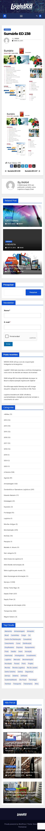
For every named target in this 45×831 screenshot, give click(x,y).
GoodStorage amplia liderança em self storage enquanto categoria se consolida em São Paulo (22, 795)
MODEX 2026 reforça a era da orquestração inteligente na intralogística (19, 720)
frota (6, 651)
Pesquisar (8, 285)
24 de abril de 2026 (15, 723)
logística (8, 659)
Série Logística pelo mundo (13, 570)
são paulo (22, 680)
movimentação (27, 659)
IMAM (17, 39)
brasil (7, 635)
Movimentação (9, 530)
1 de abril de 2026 (15, 748)
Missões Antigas (9, 524)
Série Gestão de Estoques (13, 565)
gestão (13, 651)
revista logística (18, 667)
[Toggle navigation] (21, 15)
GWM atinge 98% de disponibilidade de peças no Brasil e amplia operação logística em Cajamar (22, 773)
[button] (37, 16)
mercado (17, 659)
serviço (7, 676)
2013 (5, 420)
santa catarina (10, 672)
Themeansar (22, 827)
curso (18, 643)
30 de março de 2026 (16, 775)
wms (36, 684)
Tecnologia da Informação (13, 605)
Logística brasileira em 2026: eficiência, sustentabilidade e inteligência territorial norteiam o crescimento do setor (21, 397)
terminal (8, 684)
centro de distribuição (13, 639)
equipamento (30, 647)
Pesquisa (7, 541)
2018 (5, 449)
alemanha (8, 631)
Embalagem (8, 501)
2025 (6, 466)
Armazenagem (9, 484)
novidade (8, 663)
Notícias (7, 536)
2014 (5, 426)
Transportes (8, 611)
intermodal (8, 655)
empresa (19, 647)
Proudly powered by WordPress (15, 824)
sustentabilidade (11, 680)
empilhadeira (9, 647)
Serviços (7, 582)
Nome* (7, 310)
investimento (31, 655)
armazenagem (19, 631)
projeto (30, 663)
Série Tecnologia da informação (14, 576)
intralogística (19, 655)
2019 (5, 455)
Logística (7, 518)
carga (23, 635)
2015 (5, 431)
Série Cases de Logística (12, 559)
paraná (16, 663)
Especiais (7, 507)
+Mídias (6, 414)
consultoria (27, 639)
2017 (5, 443)
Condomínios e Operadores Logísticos (17, 489)
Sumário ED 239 (14, 171)
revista (7, 667)
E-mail (7, 322)
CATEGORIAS (11, 220)
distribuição (27, 643)
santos (20, 672)
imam (20, 651)
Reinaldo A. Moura (10, 547)
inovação (28, 651)
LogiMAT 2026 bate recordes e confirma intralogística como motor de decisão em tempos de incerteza (21, 746)
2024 (6, 460)
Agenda (6, 478)
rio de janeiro (32, 667)
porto (24, 663)
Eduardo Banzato (10, 495)
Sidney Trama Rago (10, 588)
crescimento (9, 643)
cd (29, 635)
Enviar (8, 344)
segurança (29, 672)
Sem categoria (9, 553)
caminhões (15, 635)
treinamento (27, 684)
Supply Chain (8, 593)
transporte (17, 684)
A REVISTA (10, 244)
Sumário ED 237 (31, 171)
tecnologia (33, 680)
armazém (30, 631)
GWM (30, 775)
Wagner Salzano (9, 617)
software (24, 676)
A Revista (7, 29)
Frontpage (7, 512)
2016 (5, 437)
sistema (15, 676)
